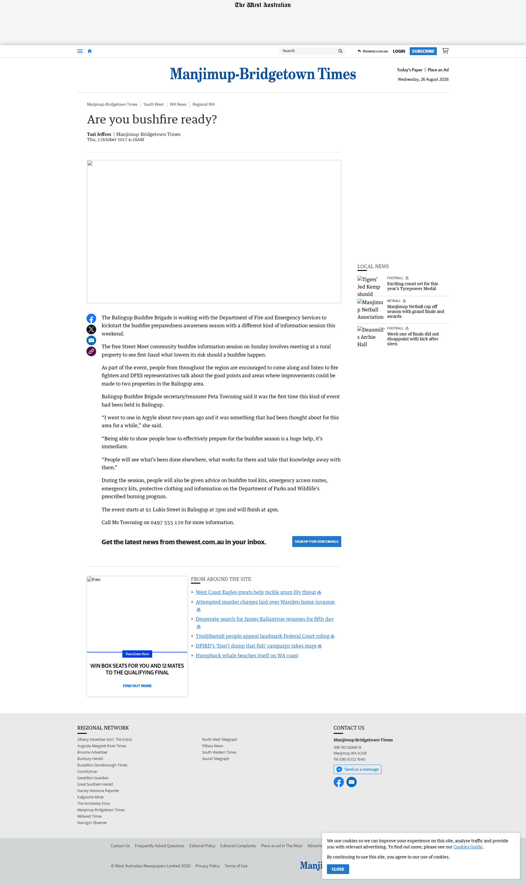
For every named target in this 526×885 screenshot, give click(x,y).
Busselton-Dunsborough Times (102, 765)
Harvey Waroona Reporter (98, 790)
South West (154, 104)
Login (399, 51)
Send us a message (362, 769)
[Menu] (80, 51)
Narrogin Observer (92, 822)
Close (338, 869)
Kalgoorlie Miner (90, 797)
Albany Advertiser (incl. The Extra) (104, 739)
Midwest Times (89, 816)
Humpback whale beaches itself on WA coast (247, 655)
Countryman (87, 771)
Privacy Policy (207, 865)
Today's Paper (410, 70)
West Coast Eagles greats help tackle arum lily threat (256, 592)
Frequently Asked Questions (159, 845)
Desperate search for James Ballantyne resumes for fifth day (265, 619)
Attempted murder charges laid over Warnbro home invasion (265, 602)
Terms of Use (236, 865)
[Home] (89, 51)
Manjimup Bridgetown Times (100, 810)
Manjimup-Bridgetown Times (112, 104)
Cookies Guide (468, 846)
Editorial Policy (202, 845)
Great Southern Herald (95, 784)
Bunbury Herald (90, 758)
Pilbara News (212, 746)
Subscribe (423, 51)
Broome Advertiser (92, 752)
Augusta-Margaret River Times (101, 746)
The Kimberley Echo (93, 803)
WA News (178, 104)
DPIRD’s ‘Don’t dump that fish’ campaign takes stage (256, 646)
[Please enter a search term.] (341, 51)
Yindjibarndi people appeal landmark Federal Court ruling (263, 636)
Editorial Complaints (238, 845)
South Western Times (219, 752)
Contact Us (120, 845)
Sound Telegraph (215, 758)
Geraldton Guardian (93, 778)
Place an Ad (438, 70)
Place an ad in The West (282, 845)
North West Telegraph (219, 739)
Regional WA (204, 104)
